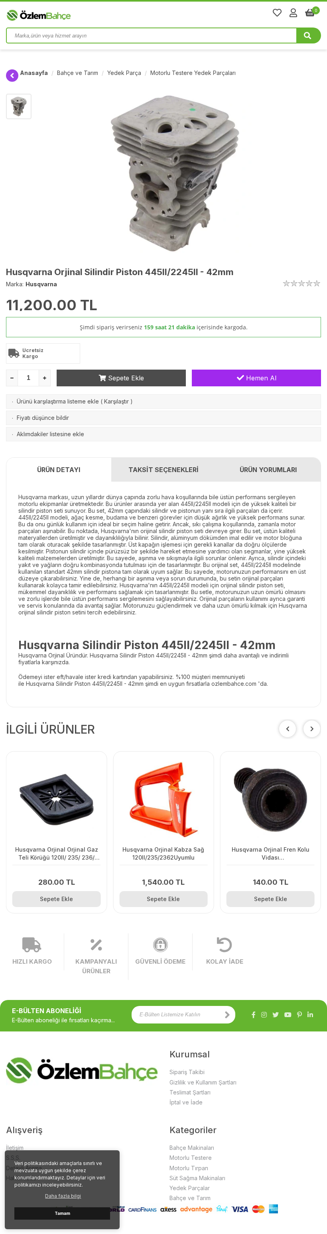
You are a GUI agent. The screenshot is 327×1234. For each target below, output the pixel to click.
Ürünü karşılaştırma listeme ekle (58, 401)
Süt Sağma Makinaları (197, 1178)
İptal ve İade (186, 1102)
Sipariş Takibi (187, 1072)
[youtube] (288, 1014)
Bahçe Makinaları (191, 1147)
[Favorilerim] (277, 12)
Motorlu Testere (190, 1157)
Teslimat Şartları (190, 1092)
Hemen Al (260, 378)
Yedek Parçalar (189, 1188)
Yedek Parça (124, 72)
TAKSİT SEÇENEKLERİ (163, 470)
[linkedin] (310, 1014)
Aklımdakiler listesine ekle (50, 434)
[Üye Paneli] (293, 12)
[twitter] (275, 1014)
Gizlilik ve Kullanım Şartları (202, 1082)
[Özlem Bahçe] (64, 14)
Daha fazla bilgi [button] (63, 1196)
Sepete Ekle (125, 378)
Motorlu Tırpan (188, 1168)
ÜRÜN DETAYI (58, 470)
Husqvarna (41, 284)
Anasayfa (34, 72)
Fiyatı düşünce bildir (43, 417)
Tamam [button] (62, 1213)
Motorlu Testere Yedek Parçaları (193, 72)
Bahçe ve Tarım (77, 72)
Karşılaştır (116, 401)
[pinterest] (299, 1014)
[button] (311, 728)
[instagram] (264, 1014)
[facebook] (254, 1014)
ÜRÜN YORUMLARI (268, 470)
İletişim (15, 1147)
